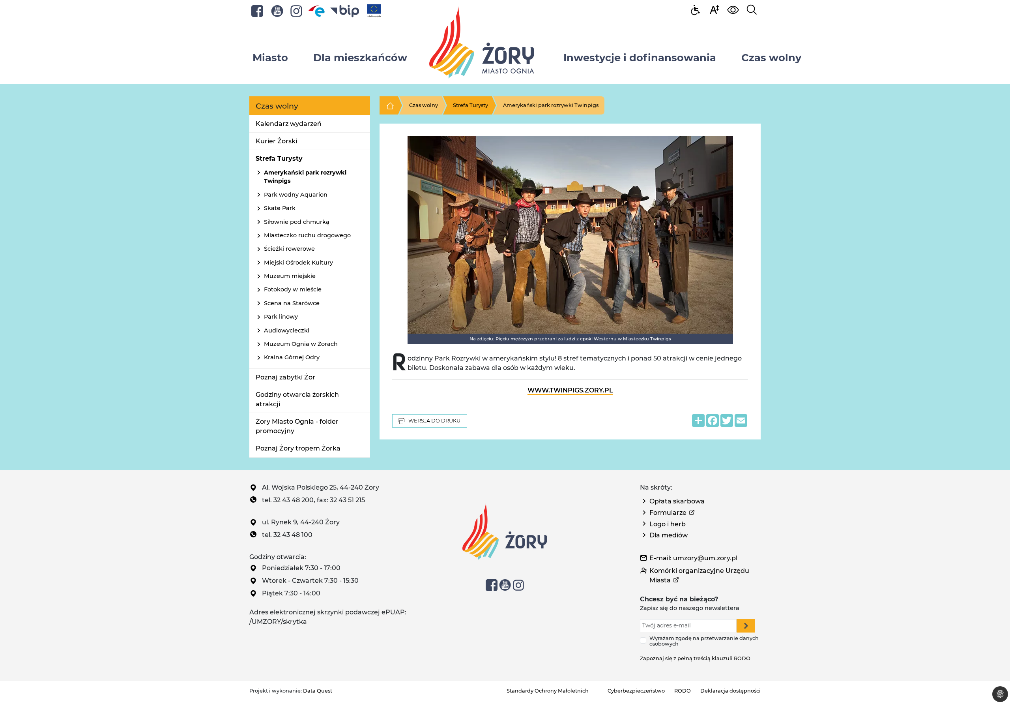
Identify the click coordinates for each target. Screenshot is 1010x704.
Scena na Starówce (292, 303)
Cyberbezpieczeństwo (636, 691)
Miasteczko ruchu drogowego (307, 235)
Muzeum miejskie (290, 276)
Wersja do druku (434, 421)
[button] (714, 9)
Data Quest (317, 691)
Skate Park (280, 208)
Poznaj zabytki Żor (285, 377)
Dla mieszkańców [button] (360, 57)
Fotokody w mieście (293, 289)
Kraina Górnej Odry (292, 357)
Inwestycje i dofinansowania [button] (639, 57)
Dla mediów (668, 535)
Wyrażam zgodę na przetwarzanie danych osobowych (704, 641)
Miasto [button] (270, 57)
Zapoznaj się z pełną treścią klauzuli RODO (695, 658)
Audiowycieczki (286, 330)
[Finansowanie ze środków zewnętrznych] (374, 10)
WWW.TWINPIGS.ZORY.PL (570, 390)
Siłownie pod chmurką (296, 221)
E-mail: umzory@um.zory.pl (693, 558)
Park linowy (281, 316)
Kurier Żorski (276, 141)
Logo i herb (667, 524)
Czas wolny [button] (771, 57)
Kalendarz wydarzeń (289, 124)
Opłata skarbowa (677, 501)
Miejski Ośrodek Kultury (298, 262)
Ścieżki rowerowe (289, 248)
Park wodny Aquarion (295, 194)
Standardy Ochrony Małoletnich (548, 691)
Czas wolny (423, 105)
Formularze (667, 512)
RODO (682, 691)
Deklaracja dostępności (730, 691)
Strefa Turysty (279, 158)
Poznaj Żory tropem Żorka (298, 448)
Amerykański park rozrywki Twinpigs (551, 105)
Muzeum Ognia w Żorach (301, 343)
